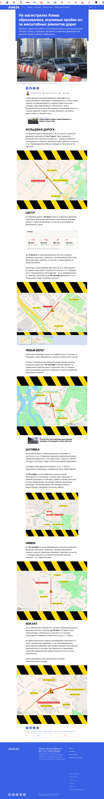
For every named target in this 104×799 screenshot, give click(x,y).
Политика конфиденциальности (77, 789)
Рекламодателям (73, 777)
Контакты (71, 786)
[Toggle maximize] (84, 285)
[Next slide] (84, 310)
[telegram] (27, 88)
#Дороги (34, 731)
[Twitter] (13, 794)
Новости (30, 7)
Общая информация (74, 773)
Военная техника (47, 7)
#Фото (40, 731)
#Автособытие (48, 731)
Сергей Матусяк (36, 93)
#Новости (58, 731)
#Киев (28, 731)
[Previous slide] (20, 310)
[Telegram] (20, 794)
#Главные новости (69, 731)
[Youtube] (17, 794)
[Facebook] (9, 794)
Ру (95, 7)
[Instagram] (24, 794)
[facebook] (30, 88)
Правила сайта (73, 780)
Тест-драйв (37, 7)
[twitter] (34, 88)
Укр (90, 7)
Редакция (71, 783)
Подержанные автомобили (62, 7)
